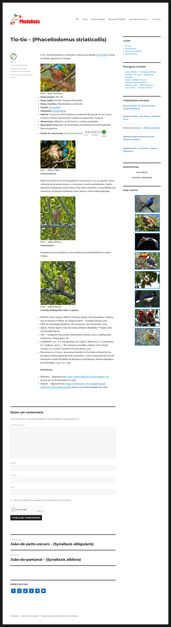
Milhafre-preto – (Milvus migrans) (139, 85)
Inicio (85, 19)
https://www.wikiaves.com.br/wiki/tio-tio (88, 376)
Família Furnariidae (18, 69)
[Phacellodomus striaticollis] (78, 78)
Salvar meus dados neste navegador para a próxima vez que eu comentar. (42, 500)
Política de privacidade (30, 616)
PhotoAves (14, 616)
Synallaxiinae (59, 111)
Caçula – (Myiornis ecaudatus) (148, 128)
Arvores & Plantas (117, 19)
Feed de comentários (133, 51)
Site (12, 487)
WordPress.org (131, 54)
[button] (77, 19)
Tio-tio (13, 77)
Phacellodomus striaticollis (21, 75)
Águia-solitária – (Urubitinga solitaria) (140, 72)
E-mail (13, 475)
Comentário (17, 425)
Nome (13, 463)
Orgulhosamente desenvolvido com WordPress (59, 616)
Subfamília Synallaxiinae (20, 71)
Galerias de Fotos (137, 19)
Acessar (128, 46)
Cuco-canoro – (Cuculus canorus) (138, 88)
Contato (156, 19)
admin (13, 62)
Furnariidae (101, 55)
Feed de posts (130, 49)
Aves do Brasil (98, 19)
